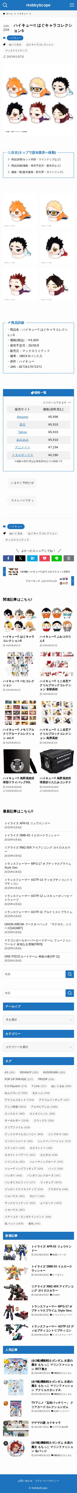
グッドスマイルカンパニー (24, 1134)
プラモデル (58, 1189)
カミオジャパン (42, 1113)
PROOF (46, 1079)
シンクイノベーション (54, 1141)
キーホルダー (17, 1120)
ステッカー (15, 1148)
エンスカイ (15, 1113)
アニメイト (22, 447)
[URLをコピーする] (69, 558)
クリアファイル (17, 1127)
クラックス (44, 1120)
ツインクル (15, 1161)
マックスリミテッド (16, 50)
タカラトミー (41, 1148)
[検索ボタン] (5, 5)
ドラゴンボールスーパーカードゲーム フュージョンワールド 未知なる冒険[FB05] (37, 944)
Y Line (39, 1086)
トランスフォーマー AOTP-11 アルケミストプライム (38, 913)
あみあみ (22, 439)
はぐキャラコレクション (40, 44)
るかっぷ (41, 1093)
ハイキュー (15, 38)
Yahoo (22, 432)
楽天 (22, 424)
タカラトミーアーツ (20, 1154)
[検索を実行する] (69, 974)
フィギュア (51, 1182)
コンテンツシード (19, 1141)
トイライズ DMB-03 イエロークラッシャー (31, 837)
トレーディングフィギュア (24, 1168)
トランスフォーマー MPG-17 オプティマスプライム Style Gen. (37, 867)
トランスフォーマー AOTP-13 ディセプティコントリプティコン (38, 883)
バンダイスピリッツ (20, 1182)
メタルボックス (22, 455)
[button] (8, 558)
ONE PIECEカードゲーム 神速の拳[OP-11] (32, 958)
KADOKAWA (54, 1072)
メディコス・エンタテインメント (28, 1216)
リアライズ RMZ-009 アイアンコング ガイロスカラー (37, 851)
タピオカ (49, 1154)
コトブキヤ (58, 1134)
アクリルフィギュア (54, 1099)
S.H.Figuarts (16, 1086)
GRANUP (29, 1072)
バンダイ (13, 1175)
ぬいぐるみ (15, 44)
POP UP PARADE (19, 1079)
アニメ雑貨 (15, 1106)
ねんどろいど (16, 1093)
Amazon (22, 416)
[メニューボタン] (72, 5)
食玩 (34, 1223)
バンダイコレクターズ (43, 1175)
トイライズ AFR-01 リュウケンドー (27, 825)
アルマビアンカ (44, 1106)
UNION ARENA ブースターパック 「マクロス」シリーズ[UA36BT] (37, 928)
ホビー (37, 1196)
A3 (10, 1072)
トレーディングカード (46, 1161)
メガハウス (15, 1209)
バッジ (55, 1168)
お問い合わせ (25, 1480)
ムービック (51, 1202)
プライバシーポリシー (47, 1480)
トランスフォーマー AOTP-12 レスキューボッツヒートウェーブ (38, 899)
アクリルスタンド (19, 1099)
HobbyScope (38, 5)
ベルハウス (15, 1196)
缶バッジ (14, 1223)
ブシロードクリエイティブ (24, 1189)
